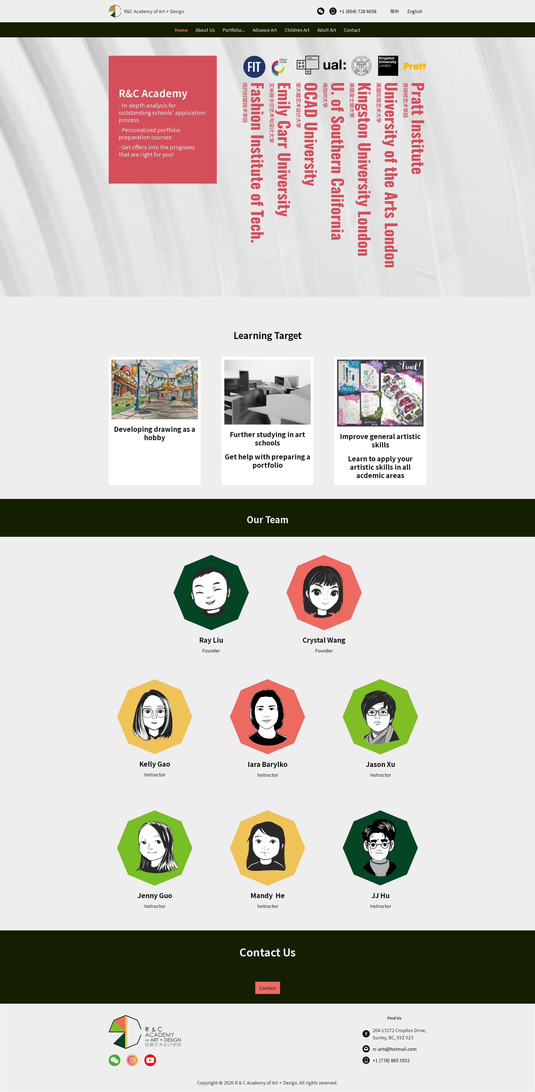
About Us (205, 29)
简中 (394, 11)
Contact (352, 29)
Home (181, 29)
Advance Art (265, 29)
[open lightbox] (321, 11)
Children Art (297, 29)
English (414, 11)
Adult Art (326, 29)
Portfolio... (234, 29)
